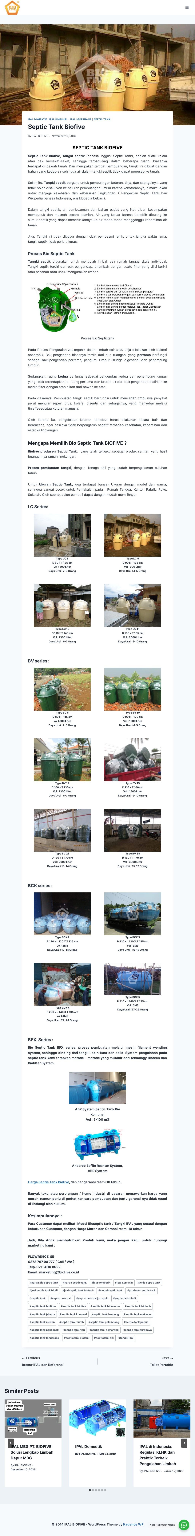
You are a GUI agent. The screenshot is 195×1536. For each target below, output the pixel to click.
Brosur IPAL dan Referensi (43, 1362)
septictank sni (104, 1337)
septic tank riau (74, 1329)
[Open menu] (186, 7)
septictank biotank (76, 1337)
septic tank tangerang (44, 1337)
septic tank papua (136, 1322)
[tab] (90, 1490)
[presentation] (33, 1418)
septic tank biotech (138, 1306)
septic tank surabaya (137, 1329)
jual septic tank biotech (78, 1290)
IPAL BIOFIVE (40, 135)
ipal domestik (37, 119)
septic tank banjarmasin (92, 1298)
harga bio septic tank (44, 1282)
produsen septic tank (141, 1290)
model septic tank (110, 1290)
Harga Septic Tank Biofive (48, 1182)
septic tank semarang (104, 1329)
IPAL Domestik (88, 1446)
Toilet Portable (161, 1362)
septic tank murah (71, 1322)
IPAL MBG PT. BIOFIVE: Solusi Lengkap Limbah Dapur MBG (32, 1452)
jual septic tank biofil (44, 1290)
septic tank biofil (124, 1298)
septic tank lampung (105, 1314)
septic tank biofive (73, 1306)
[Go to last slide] (11, 1443)
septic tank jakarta (42, 1314)
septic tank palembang (104, 1322)
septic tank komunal (73, 1314)
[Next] (184, 1443)
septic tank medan (42, 1322)
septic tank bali (60, 1298)
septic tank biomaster (105, 1306)
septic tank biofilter (43, 1306)
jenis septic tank (149, 1282)
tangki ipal (125, 1337)
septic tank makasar (137, 1314)
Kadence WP (133, 1524)
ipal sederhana (80, 119)
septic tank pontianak (44, 1329)
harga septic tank (75, 1282)
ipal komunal (58, 119)
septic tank (102, 119)
